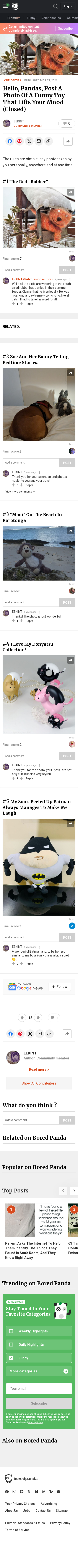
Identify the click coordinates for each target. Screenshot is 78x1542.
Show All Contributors (39, 1083)
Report (72, 251)
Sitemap (62, 1510)
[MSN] (51, 1491)
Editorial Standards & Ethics (25, 1523)
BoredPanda (15, 6)
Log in (68, 6)
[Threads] (44, 1491)
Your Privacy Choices (20, 1503)
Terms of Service (17, 1530)
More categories (23, 1371)
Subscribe (39, 1403)
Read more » (39, 1069)
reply (29, 303)
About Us (11, 1510)
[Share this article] (68, 141)
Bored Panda (21, 1478)
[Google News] (58, 1491)
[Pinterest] (21, 1491)
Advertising (49, 1503)
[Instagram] (14, 1491)
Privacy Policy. (35, 1422)
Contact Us (43, 1510)
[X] (29, 1491)
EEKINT (19, 121)
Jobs (26, 1510)
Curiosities (12, 80)
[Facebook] (7, 1491)
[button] (63, 1191)
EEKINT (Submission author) (32, 279)
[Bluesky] (36, 1491)
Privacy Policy (60, 1523)
